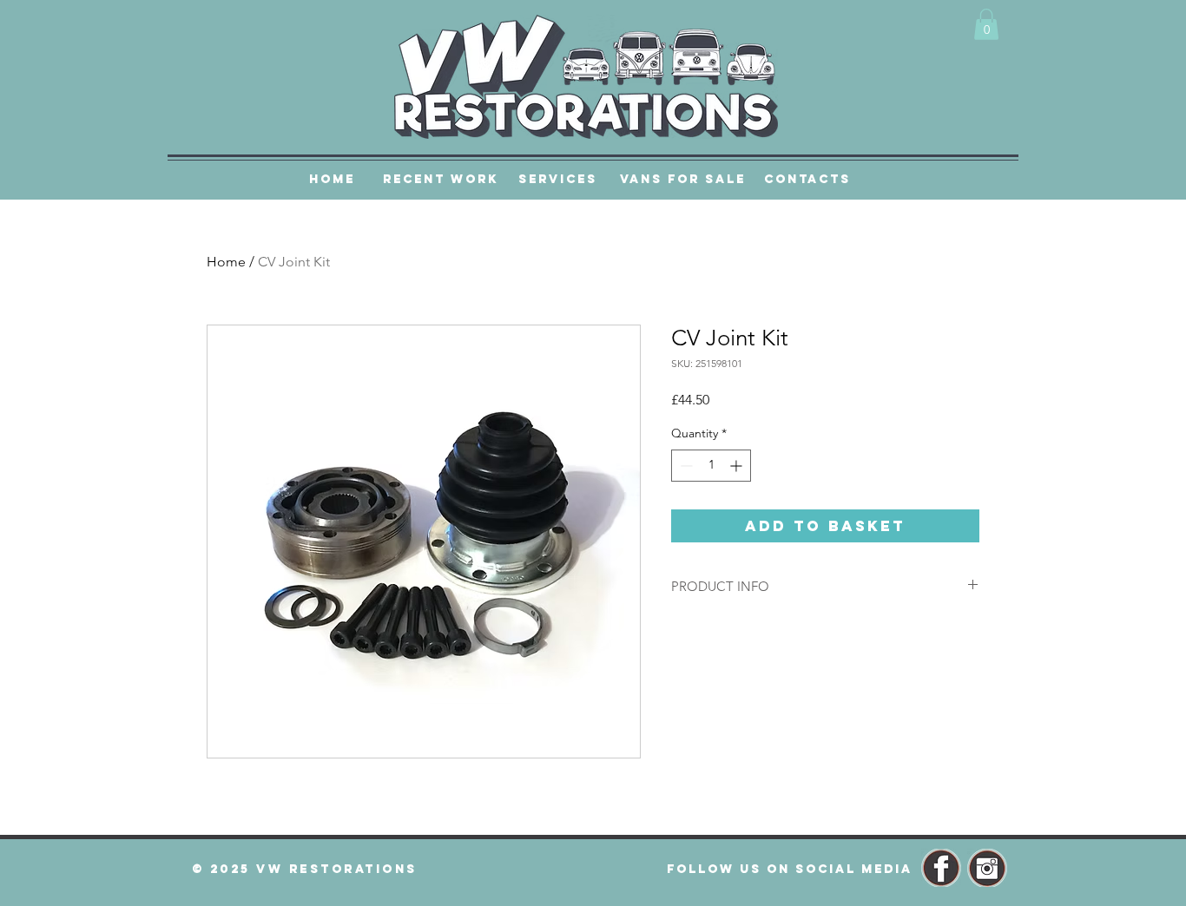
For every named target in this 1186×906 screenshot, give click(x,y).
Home (226, 261)
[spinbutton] (711, 465)
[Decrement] (684, 465)
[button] (986, 24)
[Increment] (737, 465)
